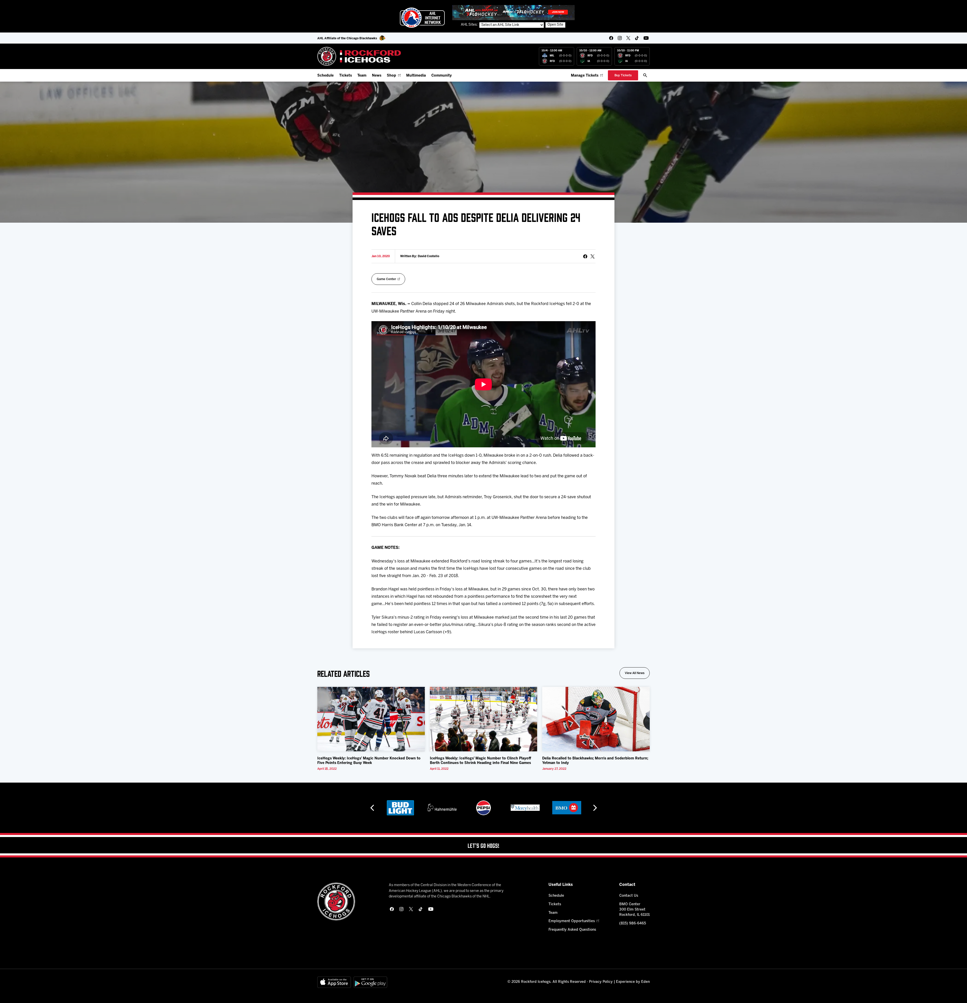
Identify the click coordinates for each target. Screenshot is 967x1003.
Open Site (555, 24)
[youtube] (646, 38)
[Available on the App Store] (334, 982)
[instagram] (620, 38)
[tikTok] (637, 38)
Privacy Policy (601, 982)
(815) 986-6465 (632, 923)
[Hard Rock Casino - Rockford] (566, 807)
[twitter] (628, 38)
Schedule (325, 75)
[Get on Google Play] (370, 982)
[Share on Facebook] (585, 256)
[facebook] (611, 38)
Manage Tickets (584, 75)
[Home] (359, 56)
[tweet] (593, 256)
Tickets (345, 75)
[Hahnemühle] (400, 807)
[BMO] (525, 807)
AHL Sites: (469, 24)
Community (441, 75)
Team (361, 75)
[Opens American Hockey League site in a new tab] (422, 17)
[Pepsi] (442, 807)
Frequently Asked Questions (572, 929)
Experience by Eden (633, 982)
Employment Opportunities (571, 921)
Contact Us (628, 895)
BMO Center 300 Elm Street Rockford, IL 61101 (634, 910)
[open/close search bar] (645, 75)
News (376, 75)
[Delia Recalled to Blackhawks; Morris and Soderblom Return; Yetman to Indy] (596, 719)
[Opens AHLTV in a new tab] (513, 12)
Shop (391, 75)
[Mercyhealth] (483, 807)
